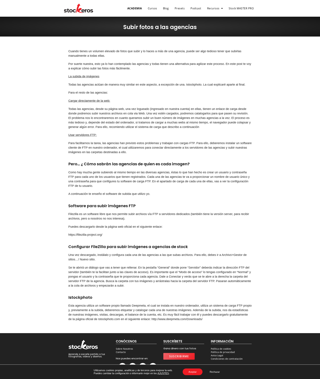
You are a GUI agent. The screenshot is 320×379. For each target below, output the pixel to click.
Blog (166, 8)
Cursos (152, 8)
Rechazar (215, 371)
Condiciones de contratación (227, 358)
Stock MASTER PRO (241, 8)
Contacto (121, 352)
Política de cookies (221, 348)
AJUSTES (163, 373)
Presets (180, 8)
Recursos (213, 8)
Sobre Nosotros (124, 348)
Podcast (195, 8)
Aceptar (192, 371)
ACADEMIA (134, 8)
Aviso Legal (217, 355)
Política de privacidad (223, 352)
